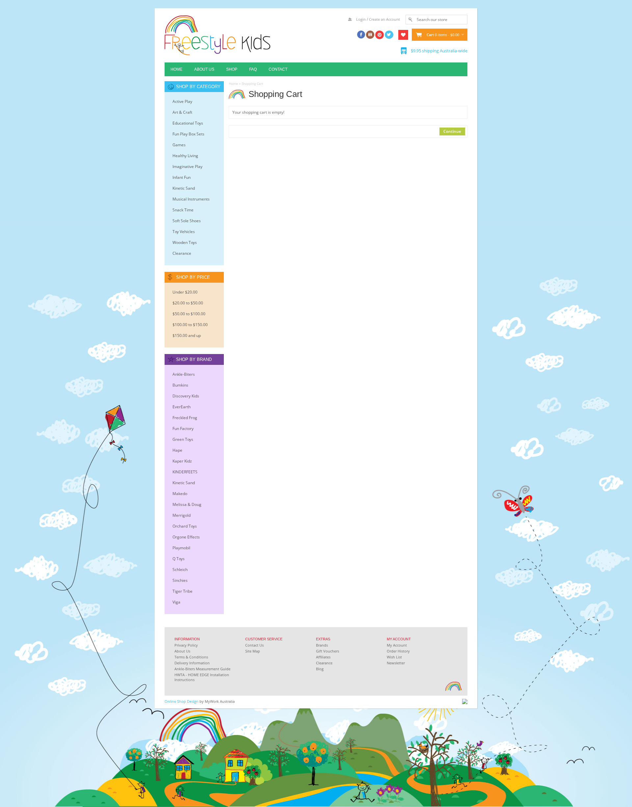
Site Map (252, 651)
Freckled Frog (184, 417)
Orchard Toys (184, 526)
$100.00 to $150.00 (190, 324)
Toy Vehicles (183, 231)
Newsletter (396, 662)
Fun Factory (183, 428)
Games (179, 145)
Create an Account (384, 19)
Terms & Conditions (191, 656)
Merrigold (181, 515)
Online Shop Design (181, 701)
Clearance (181, 253)
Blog (320, 668)
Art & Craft (182, 112)
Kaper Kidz (182, 461)
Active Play (182, 101)
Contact (278, 69)
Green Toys (182, 439)
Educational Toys (187, 123)
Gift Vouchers (327, 651)
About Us (204, 69)
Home (176, 69)
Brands (322, 645)
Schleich (180, 569)
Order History (398, 651)
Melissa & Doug (186, 504)
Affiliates (323, 656)
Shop (231, 69)
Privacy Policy (186, 645)
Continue (452, 131)
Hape (177, 450)
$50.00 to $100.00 (188, 314)
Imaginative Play (187, 166)
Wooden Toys (184, 242)
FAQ (253, 69)
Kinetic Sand (183, 188)
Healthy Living (185, 155)
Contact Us (254, 645)
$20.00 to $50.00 (187, 303)
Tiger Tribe (182, 591)
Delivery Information (192, 662)
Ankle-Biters (183, 374)
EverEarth (181, 407)
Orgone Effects (186, 537)
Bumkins (180, 385)
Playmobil (181, 548)
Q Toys (178, 558)
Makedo (179, 493)
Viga (176, 602)
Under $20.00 (185, 292)
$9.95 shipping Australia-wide (439, 51)
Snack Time (183, 210)
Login (361, 19)
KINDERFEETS (185, 472)
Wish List (394, 656)
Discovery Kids (185, 396)
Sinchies (180, 580)
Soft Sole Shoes (186, 221)
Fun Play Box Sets (188, 134)
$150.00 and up (186, 335)
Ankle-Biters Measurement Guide (202, 668)
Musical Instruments (191, 199)
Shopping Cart (252, 83)
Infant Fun (181, 177)
